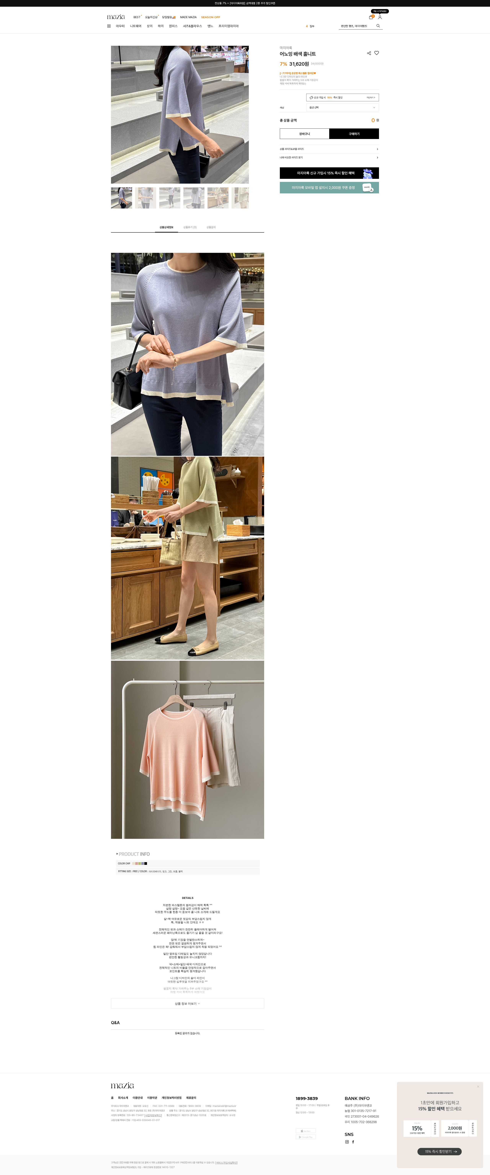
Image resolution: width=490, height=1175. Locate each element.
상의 (150, 26)
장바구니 (304, 134)
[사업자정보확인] (153, 1115)
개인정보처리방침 (172, 1098)
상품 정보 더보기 (186, 1003)
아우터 (120, 26)
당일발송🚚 (169, 17)
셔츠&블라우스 (192, 26)
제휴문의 (191, 1098)
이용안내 (138, 1098)
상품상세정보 (166, 227)
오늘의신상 (151, 17)
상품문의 (211, 227)
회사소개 (123, 1098)
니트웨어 (135, 26)
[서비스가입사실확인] (226, 1162)
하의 (161, 26)
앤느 (210, 26)
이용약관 (152, 1098)
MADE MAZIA (188, 17)
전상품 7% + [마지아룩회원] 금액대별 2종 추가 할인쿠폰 (245, 3)
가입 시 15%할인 (380, 11)
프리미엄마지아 (229, 26)
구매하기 (354, 134)
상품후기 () (190, 227)
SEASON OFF (210, 17)
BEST (137, 17)
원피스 (173, 26)
